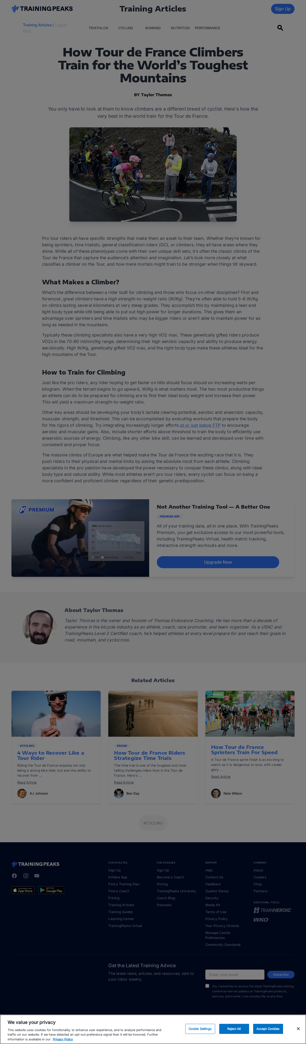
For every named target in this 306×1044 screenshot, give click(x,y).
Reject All (234, 1029)
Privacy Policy (63, 1039)
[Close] (298, 1028)
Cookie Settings (200, 1029)
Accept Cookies (268, 1029)
